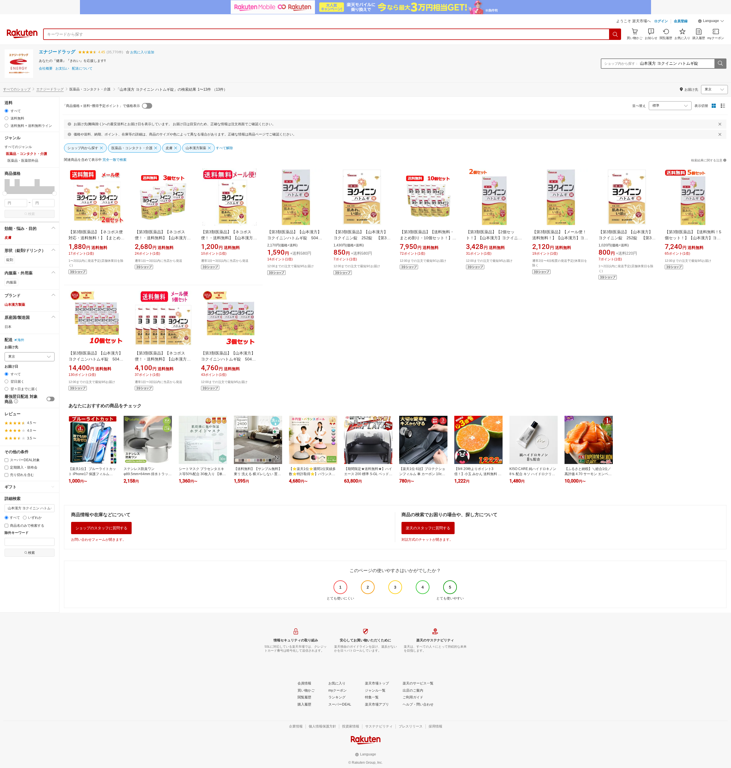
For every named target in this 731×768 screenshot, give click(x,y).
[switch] (51, 399)
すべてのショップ (17, 89)
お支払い (62, 68)
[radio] (6, 111)
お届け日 (11, 366)
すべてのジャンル (18, 147)
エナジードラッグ (57, 51)
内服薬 (11, 282)
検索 (31, 214)
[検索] (615, 34)
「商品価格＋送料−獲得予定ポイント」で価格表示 (101, 106)
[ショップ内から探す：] (720, 63)
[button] (711, 22)
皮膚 (8, 238)
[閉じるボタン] (720, 124)
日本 (8, 327)
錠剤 (9, 260)
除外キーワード (17, 533)
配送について (82, 68)
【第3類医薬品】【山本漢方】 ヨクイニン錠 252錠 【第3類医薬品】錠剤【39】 (363, 238)
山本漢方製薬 (15, 305)
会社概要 (46, 68)
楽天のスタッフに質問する (428, 528)
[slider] (5, 193)
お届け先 (11, 347)
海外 (20, 340)
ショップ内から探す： (621, 64)
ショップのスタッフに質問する (101, 528)
